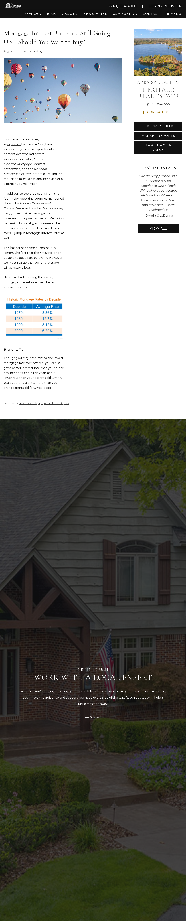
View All (158, 228)
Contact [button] (151, 13)
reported (14, 144)
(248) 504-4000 (158, 104)
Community (124, 13)
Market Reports (158, 135)
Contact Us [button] (158, 112)
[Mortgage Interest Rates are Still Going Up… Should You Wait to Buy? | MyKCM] (34, 297)
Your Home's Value (158, 147)
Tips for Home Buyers (55, 403)
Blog (52, 13)
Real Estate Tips (29, 403)
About (68, 13)
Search (32, 13)
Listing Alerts (158, 126)
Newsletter (95, 13)
